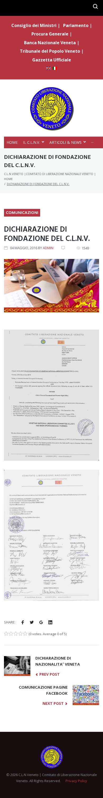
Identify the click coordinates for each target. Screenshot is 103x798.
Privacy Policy (76, 780)
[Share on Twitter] (32, 622)
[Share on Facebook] (23, 622)
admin (48, 247)
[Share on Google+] (41, 622)
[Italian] (55, 68)
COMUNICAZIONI (22, 212)
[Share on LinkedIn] (50, 622)
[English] (48, 68)
